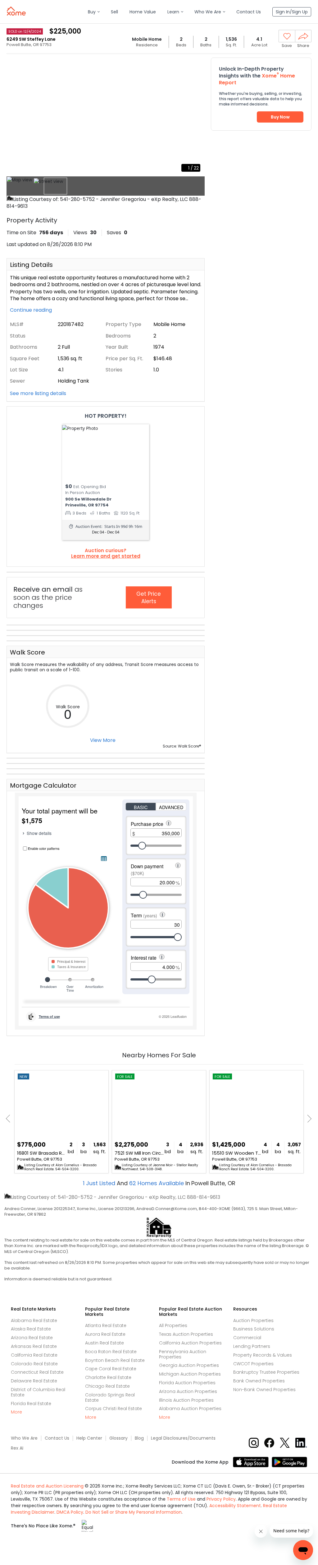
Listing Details (31, 264)
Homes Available (157, 1183)
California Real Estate (34, 1355)
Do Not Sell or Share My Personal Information (133, 1512)
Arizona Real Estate (32, 1337)
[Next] (307, 1119)
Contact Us (57, 1438)
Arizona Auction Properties (188, 1391)
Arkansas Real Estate (34, 1346)
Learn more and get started (105, 556)
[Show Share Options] (303, 36)
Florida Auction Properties (187, 1383)
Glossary (118, 1438)
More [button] (16, 1412)
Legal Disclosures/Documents (183, 1438)
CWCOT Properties (253, 1364)
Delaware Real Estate (34, 1381)
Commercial (247, 1337)
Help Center (89, 1438)
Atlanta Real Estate (105, 1325)
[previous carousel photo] (15, 116)
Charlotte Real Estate (108, 1377)
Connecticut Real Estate (37, 1372)
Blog (139, 1438)
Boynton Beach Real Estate (115, 1360)
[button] (93, 12)
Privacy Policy (221, 1499)
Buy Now (280, 117)
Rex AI (17, 1448)
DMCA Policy (70, 1512)
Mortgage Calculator (43, 785)
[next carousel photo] (197, 116)
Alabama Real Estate (34, 1320)
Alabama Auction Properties (190, 1408)
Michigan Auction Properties (190, 1374)
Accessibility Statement (235, 1505)
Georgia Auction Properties (189, 1365)
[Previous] (10, 1119)
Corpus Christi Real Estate (113, 1408)
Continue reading (31, 310)
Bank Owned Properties (259, 1381)
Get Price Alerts (148, 597)
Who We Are (24, 1438)
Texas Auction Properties (186, 1334)
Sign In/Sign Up (292, 12)
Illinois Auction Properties (186, 1400)
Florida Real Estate (31, 1403)
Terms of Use (181, 1499)
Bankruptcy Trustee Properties (266, 1372)
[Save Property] (287, 36)
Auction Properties (253, 1320)
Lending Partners (251, 1346)
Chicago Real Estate (107, 1386)
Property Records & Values (262, 1355)
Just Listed (100, 1183)
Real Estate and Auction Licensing (47, 1486)
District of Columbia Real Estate (38, 1392)
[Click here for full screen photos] (196, 64)
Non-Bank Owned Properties (264, 1389)
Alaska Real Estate (31, 1329)
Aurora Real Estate (105, 1334)
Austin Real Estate (104, 1343)
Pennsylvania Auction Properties (182, 1354)
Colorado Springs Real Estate (110, 1397)
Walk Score (27, 652)
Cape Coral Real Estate (110, 1369)
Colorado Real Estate (34, 1364)
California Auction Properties (190, 1343)
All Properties (173, 1325)
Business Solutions (253, 1329)
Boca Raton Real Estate (111, 1351)
